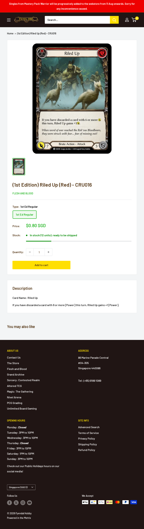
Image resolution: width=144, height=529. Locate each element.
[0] (134, 20)
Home (10, 33)
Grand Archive (15, 374)
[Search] (114, 20)
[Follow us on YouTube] (29, 502)
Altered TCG (14, 385)
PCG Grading (14, 402)
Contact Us (14, 357)
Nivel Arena (14, 397)
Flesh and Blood (22, 193)
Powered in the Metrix (19, 517)
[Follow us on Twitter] (16, 502)
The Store (13, 363)
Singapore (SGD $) (18, 487)
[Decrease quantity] (30, 252)
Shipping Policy (87, 444)
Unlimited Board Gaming (22, 408)
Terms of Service (88, 432)
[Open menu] (9, 20)
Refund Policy (86, 449)
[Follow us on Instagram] (22, 502)
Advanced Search (89, 427)
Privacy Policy (86, 438)
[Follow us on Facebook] (9, 502)
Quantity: (18, 252)
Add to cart (41, 265)
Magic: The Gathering (20, 391)
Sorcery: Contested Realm (23, 380)
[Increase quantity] (48, 252)
